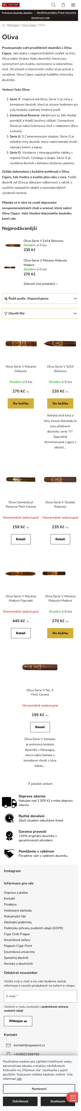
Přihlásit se (18, 1021)
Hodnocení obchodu (18, 910)
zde (19, 1079)
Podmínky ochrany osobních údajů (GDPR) (33, 928)
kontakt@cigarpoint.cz (29, 1045)
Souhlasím (57, 1101)
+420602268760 (26, 1054)
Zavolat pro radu (40, 17)
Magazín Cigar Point (18, 946)
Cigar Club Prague (17, 934)
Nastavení (39, 1089)
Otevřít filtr (16, 313)
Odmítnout (20, 1101)
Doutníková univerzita (19, 952)
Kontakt (9, 898)
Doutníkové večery (17, 940)
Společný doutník (16, 958)
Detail (21, 539)
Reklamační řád (15, 916)
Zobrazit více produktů (39, 284)
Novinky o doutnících (18, 964)
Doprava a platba (16, 893)
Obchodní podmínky (18, 922)
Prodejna (10, 904)
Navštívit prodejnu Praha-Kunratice (56, 12)
